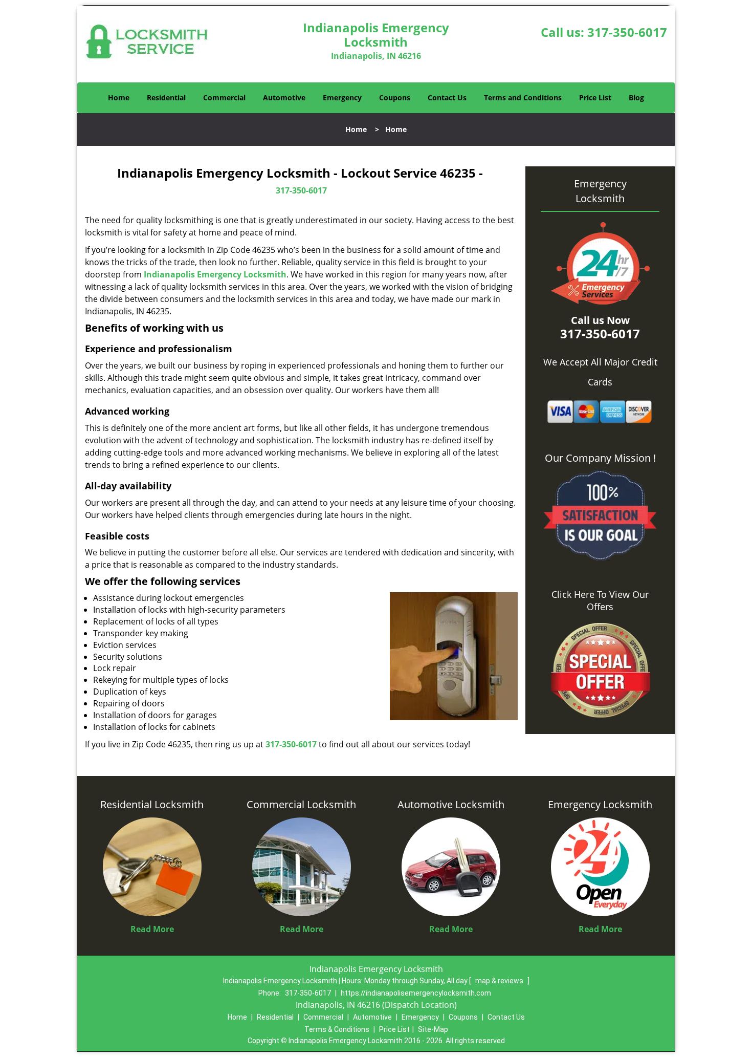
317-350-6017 (627, 32)
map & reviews (500, 981)
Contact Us (447, 97)
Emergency (342, 97)
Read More (152, 929)
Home (118, 97)
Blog (636, 97)
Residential (166, 97)
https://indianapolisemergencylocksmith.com (416, 993)
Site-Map (433, 1029)
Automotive (284, 97)
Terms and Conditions (523, 97)
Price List (595, 97)
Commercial (224, 97)
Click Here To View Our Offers (600, 600)
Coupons (394, 97)
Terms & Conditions (336, 1029)
